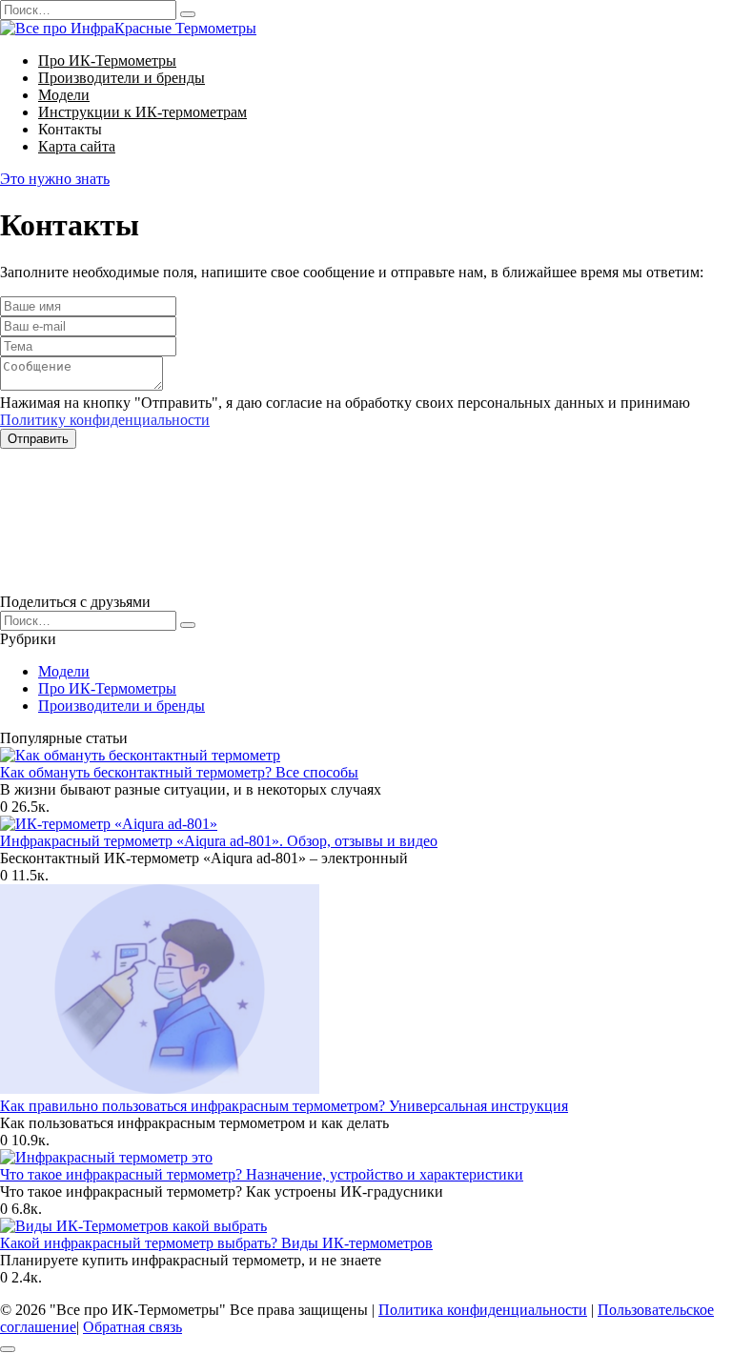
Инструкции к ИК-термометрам (142, 112)
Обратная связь (132, 1327)
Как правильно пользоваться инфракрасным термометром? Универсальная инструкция (284, 1106)
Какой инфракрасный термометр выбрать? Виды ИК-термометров (216, 1243)
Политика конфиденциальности (482, 1310)
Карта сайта (76, 146)
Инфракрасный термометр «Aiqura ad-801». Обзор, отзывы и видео (218, 841)
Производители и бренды (121, 78)
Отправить (38, 439)
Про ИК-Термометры (107, 60)
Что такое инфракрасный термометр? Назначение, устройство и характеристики (261, 1174)
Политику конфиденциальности (105, 420)
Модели (64, 95)
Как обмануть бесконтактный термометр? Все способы (179, 772)
